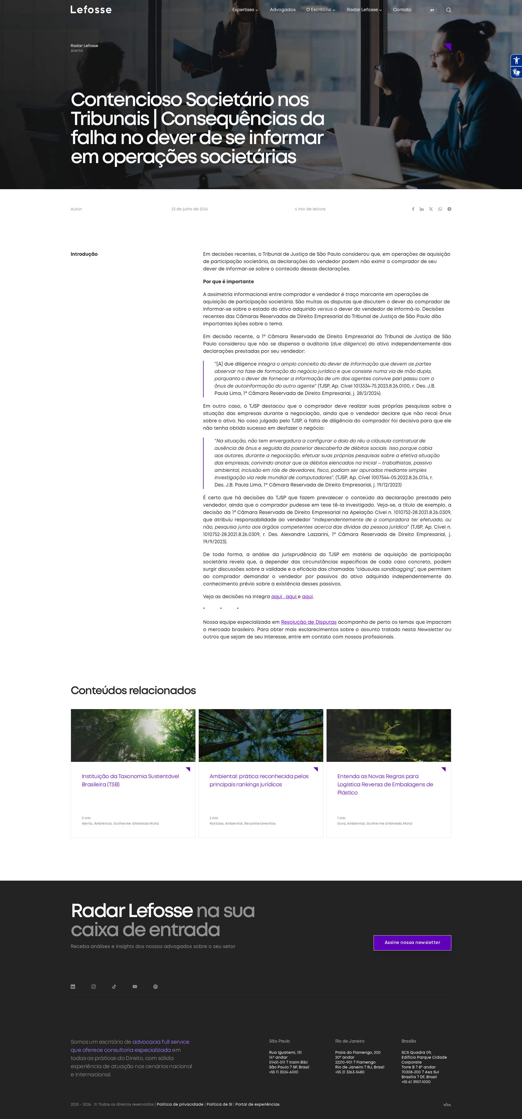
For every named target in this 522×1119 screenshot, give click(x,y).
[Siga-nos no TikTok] (114, 986)
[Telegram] (449, 209)
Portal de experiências (257, 1104)
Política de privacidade (180, 1104)
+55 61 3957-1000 (416, 1082)
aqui (307, 597)
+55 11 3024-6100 (283, 1072)
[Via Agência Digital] (447, 1104)
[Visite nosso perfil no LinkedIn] (73, 986)
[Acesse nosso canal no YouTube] (135, 986)
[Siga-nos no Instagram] (93, 986)
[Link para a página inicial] (91, 9)
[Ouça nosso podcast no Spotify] (155, 986)
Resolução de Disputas (309, 622)
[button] (245, 10)
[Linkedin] (422, 209)
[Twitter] (431, 209)
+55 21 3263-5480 (350, 1072)
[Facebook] (413, 209)
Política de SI (219, 1104)
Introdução (84, 254)
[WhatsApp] (440, 209)
